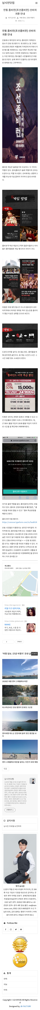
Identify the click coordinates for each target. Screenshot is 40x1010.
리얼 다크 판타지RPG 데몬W (13, 608)
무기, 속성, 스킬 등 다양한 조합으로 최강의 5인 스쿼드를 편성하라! (13, 629)
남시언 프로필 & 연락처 (12, 826)
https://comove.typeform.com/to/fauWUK (19, 522)
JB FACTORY (25, 1006)
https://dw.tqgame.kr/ (13, 605)
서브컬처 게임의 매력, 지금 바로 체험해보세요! (13, 613)
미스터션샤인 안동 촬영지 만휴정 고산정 (17, 707)
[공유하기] (9, 641)
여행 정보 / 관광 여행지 (27, 18)
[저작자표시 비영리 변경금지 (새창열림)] (27, 642)
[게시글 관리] (11, 641)
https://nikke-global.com (14, 621)
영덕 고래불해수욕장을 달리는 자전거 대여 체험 (20, 762)
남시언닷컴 (9, 779)
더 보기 (34, 654)
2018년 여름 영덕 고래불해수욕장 (15, 681)
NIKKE (8, 625)
